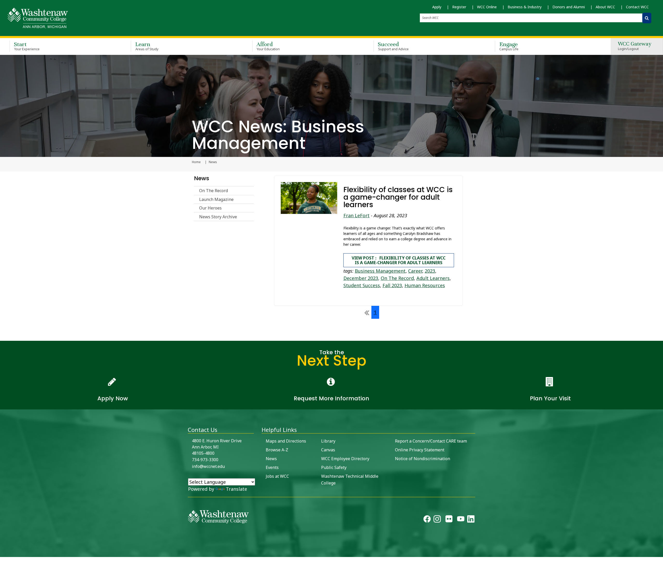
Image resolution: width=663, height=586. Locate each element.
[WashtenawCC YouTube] (460, 520)
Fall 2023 (392, 285)
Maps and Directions (286, 441)
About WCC (605, 6)
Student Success (361, 285)
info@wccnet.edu (208, 466)
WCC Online (487, 6)
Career (415, 271)
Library (328, 441)
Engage (509, 46)
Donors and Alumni (568, 6)
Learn (146, 46)
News (201, 178)
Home (196, 162)
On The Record (213, 190)
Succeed (393, 46)
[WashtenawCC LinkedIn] (470, 520)
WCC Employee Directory (345, 458)
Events (272, 467)
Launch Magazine (216, 199)
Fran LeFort (356, 215)
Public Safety (334, 467)
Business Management (380, 271)
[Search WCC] (646, 18)
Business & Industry (525, 6)
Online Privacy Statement (419, 450)
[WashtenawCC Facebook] (427, 520)
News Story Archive (218, 217)
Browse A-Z (277, 450)
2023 (430, 271)
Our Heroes (210, 208)
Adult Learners (433, 278)
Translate (236, 489)
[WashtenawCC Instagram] (437, 520)
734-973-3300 (205, 459)
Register (459, 6)
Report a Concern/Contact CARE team (431, 441)
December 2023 (360, 278)
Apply (436, 6)
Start (27, 46)
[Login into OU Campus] (3, 552)
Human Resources (425, 285)
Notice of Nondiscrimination (422, 458)
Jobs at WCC (277, 476)
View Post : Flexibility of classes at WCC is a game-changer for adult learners (398, 260)
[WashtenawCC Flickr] (449, 520)
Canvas (328, 450)
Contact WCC (637, 6)
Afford (268, 46)
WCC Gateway (634, 46)
